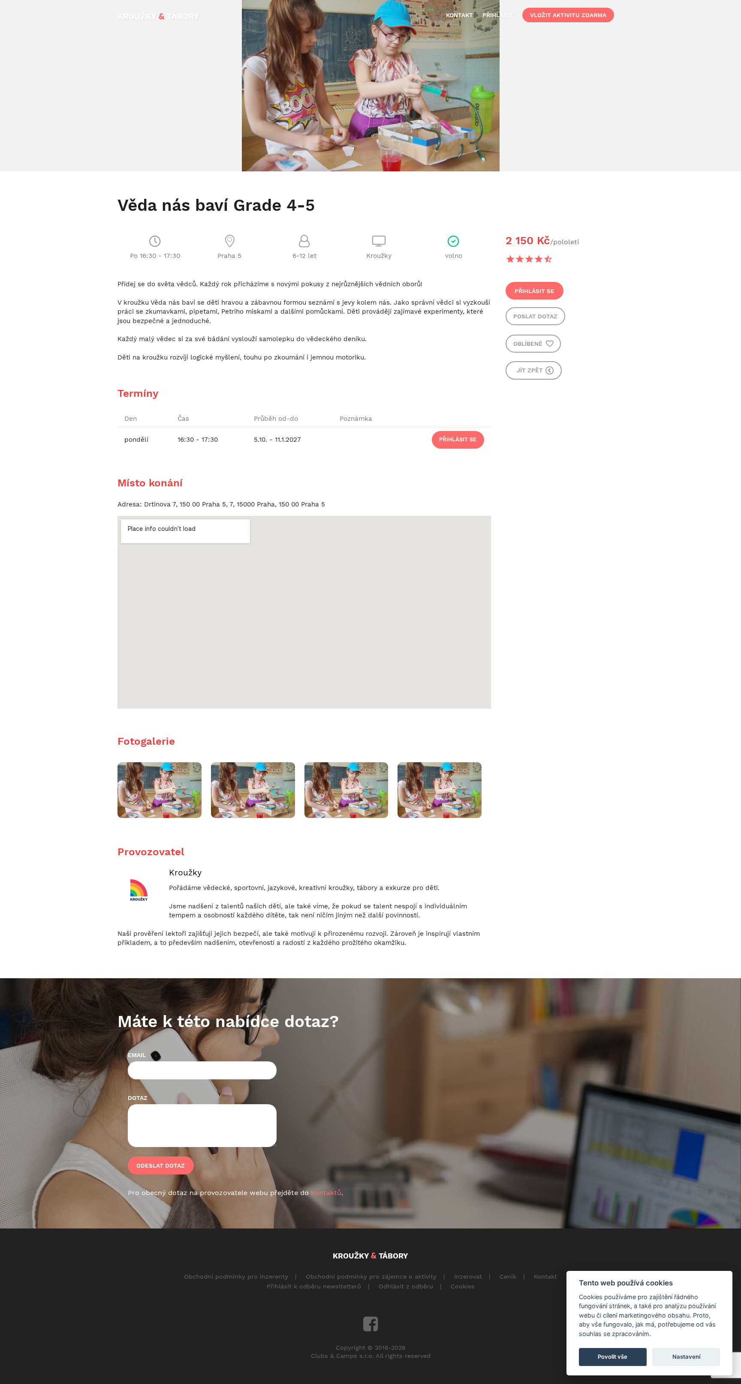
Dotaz (138, 1097)
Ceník (508, 1276)
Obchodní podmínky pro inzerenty (236, 1276)
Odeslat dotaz (160, 1165)
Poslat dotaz (535, 316)
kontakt (459, 15)
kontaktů (326, 1193)
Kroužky (185, 873)
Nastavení (686, 1356)
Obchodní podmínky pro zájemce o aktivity (371, 1276)
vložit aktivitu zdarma (568, 15)
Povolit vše (612, 1356)
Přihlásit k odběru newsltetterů (314, 1286)
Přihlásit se (534, 291)
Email (137, 1054)
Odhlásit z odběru (406, 1286)
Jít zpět (531, 370)
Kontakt (545, 1276)
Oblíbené (528, 343)
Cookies (463, 1286)
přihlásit (497, 15)
